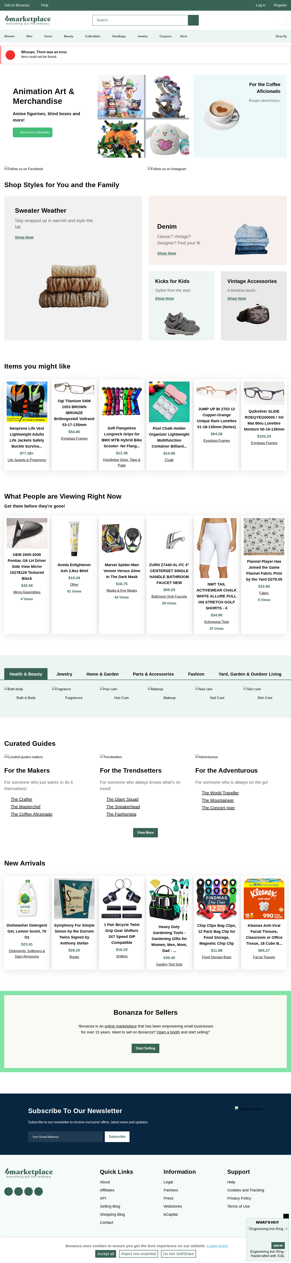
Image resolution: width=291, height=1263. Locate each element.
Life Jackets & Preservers (27, 460)
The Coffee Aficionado (31, 814)
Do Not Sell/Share (178, 1254)
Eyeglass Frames (74, 438)
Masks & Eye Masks (122, 590)
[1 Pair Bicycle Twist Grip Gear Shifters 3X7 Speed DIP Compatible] (121, 922)
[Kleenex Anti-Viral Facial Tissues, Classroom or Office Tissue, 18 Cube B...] (264, 922)
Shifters (122, 956)
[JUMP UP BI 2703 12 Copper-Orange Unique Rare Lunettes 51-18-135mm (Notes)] (216, 424)
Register (280, 5)
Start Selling (145, 1048)
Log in (260, 5)
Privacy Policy (239, 1198)
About (105, 1182)
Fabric (264, 593)
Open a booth (168, 1032)
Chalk (169, 460)
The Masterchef (25, 806)
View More (145, 832)
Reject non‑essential (138, 1254)
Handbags (119, 36)
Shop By (281, 36)
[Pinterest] (28, 1191)
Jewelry (143, 36)
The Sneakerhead (123, 806)
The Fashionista (121, 814)
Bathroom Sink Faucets (169, 596)
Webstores (173, 1206)
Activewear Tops (216, 622)
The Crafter (21, 799)
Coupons (166, 36)
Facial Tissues (264, 957)
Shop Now (24, 237)
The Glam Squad (122, 799)
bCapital (171, 1214)
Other (74, 584)
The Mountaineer (218, 800)
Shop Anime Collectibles (35, 132)
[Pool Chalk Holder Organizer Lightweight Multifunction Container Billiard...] (169, 424)
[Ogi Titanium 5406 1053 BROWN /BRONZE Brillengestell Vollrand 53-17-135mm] (74, 424)
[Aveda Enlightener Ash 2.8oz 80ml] (74, 575)
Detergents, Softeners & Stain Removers (27, 953)
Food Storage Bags (216, 957)
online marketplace (121, 1026)
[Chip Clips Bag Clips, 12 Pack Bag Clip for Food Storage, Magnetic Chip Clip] (216, 922)
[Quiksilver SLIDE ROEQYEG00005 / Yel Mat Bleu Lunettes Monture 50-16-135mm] (264, 424)
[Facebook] (8, 1191)
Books (74, 957)
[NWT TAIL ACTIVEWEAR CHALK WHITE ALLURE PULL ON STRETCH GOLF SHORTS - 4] (216, 575)
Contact (106, 1222)
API (103, 1198)
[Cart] (282, 19)
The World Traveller (220, 793)
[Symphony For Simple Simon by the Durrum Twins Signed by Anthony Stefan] (74, 922)
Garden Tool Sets (169, 964)
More (183, 36)
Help (44, 5)
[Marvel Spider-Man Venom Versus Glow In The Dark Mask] (121, 575)
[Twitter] (18, 1191)
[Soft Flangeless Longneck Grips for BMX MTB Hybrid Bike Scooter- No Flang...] (121, 424)
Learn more (217, 1246)
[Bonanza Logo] (27, 20)
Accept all (105, 1254)
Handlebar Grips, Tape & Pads (121, 462)
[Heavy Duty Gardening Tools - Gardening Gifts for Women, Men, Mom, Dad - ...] (169, 922)
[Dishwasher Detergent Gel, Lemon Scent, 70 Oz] (26, 922)
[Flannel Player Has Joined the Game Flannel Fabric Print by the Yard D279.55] (264, 575)
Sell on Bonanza (16, 5)
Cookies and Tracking (245, 1190)
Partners (171, 1190)
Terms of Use (238, 1206)
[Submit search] (193, 20)
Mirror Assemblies (26, 592)
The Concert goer (218, 807)
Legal (168, 1182)
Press (168, 1198)
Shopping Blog (112, 1214)
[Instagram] (38, 1191)
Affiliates (107, 1190)
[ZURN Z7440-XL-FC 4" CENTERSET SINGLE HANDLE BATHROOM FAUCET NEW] (169, 575)
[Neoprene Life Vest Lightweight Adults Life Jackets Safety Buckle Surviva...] (26, 424)
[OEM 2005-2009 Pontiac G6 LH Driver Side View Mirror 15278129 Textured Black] (26, 575)
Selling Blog (110, 1206)
